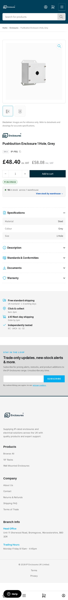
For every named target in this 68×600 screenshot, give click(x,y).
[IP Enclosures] (25, 135)
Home (4, 28)
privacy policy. (39, 385)
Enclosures (14, 28)
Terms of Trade (11, 509)
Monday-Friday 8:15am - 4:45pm (20, 548)
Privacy (34, 575)
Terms (34, 570)
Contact (7, 491)
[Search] (61, 17)
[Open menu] (62, 7)
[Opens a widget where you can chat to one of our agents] (12, 594)
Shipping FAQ (10, 503)
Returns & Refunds (13, 497)
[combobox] (34, 16)
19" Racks (8, 459)
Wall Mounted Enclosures (16, 465)
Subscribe (54, 379)
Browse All (8, 453)
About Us (8, 485)
